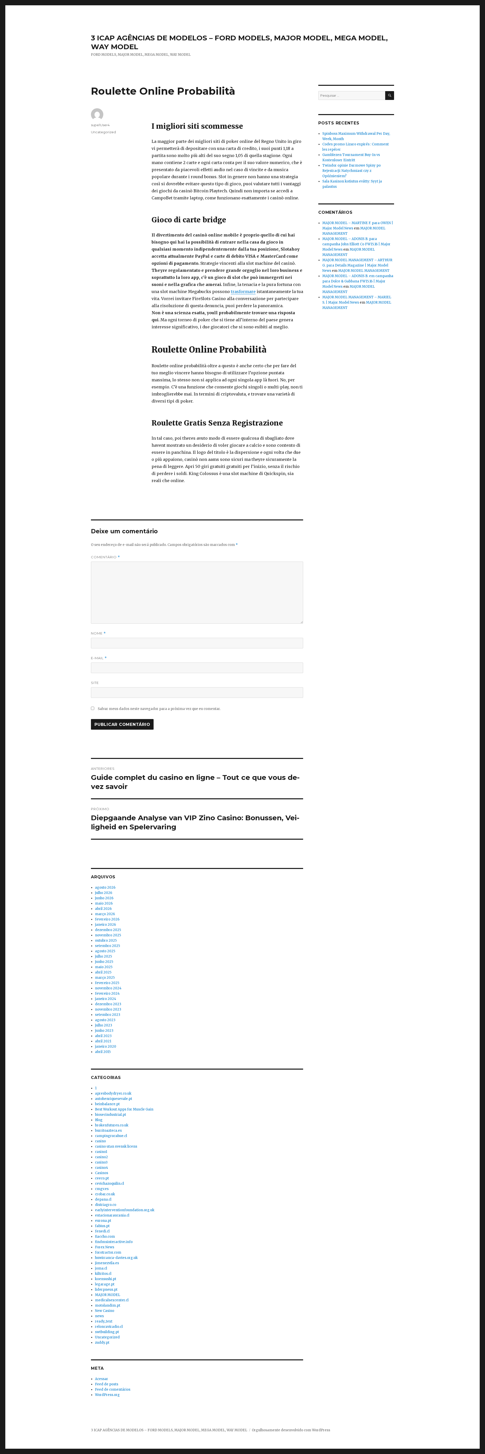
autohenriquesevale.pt (113, 1099)
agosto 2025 (105, 951)
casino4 (101, 1168)
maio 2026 (104, 903)
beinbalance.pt (107, 1104)
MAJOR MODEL (107, 1295)
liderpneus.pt (106, 1289)
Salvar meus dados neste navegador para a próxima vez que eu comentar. (159, 709)
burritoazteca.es (108, 1130)
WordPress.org (107, 1395)
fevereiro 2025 (107, 983)
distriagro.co (105, 1205)
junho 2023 (104, 1030)
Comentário (105, 557)
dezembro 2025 (108, 930)
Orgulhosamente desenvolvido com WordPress (291, 1430)
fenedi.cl (102, 1231)
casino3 (101, 1162)
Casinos (101, 1173)
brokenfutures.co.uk (111, 1125)
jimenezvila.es (107, 1263)
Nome (98, 633)
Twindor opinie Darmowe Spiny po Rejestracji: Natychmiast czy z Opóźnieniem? (351, 170)
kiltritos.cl (103, 1274)
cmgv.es (102, 1189)
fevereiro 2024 (107, 993)
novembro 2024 (108, 988)
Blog (99, 1120)
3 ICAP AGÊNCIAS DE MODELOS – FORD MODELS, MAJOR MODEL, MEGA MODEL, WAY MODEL (169, 1430)
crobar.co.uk (105, 1194)
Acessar (101, 1379)
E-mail (99, 658)
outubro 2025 (106, 940)
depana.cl (103, 1199)
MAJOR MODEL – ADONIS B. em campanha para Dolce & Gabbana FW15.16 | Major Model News (357, 281)
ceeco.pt (102, 1178)
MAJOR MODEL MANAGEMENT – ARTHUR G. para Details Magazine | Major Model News (357, 265)
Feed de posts (106, 1384)
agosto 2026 (105, 887)
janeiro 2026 (105, 924)
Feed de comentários (112, 1389)
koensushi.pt (105, 1279)
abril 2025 (103, 972)
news (99, 1316)
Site (95, 683)
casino (100, 1141)
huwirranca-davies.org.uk (116, 1258)
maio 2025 (103, 967)
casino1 (101, 1152)
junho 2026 (104, 898)
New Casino (104, 1311)
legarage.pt (104, 1284)
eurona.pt (103, 1221)
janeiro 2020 (105, 1046)
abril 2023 (103, 1036)
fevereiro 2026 (107, 919)
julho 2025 (103, 956)
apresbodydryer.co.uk (113, 1093)
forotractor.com (108, 1252)
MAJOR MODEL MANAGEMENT (364, 271)
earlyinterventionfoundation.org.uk (124, 1210)
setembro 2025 (107, 946)
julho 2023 (103, 1025)
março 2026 (105, 914)
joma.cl (101, 1268)
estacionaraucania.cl (112, 1215)
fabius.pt (102, 1226)
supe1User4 (100, 125)
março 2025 (105, 977)
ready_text (103, 1321)
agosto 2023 (105, 1020)
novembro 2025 (108, 935)
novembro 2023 (108, 1009)
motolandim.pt (107, 1305)
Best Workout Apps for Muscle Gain (124, 1109)
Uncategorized (103, 132)
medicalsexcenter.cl (112, 1300)
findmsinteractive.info (114, 1242)
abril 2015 (103, 1052)
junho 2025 (104, 962)
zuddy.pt (102, 1342)
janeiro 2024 (105, 999)
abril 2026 (103, 909)
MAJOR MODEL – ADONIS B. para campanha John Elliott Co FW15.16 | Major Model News (356, 244)
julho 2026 (103, 893)
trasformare (243, 291)
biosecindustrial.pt (110, 1115)
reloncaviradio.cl (109, 1327)
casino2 (101, 1157)
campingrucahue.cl (111, 1136)
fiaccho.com (105, 1236)
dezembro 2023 (108, 1004)
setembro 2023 (107, 1015)
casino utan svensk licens (116, 1146)
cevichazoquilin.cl (109, 1183)
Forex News (104, 1247)
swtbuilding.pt (107, 1332)
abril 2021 (103, 1041)
